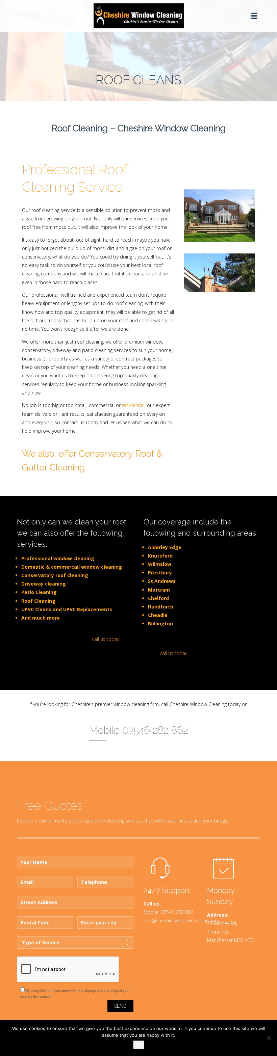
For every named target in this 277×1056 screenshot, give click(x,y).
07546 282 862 (177, 912)
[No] (268, 1038)
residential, (134, 405)
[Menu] (254, 16)
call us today (105, 639)
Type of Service (41, 942)
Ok (139, 1045)
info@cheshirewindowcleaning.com (181, 920)
